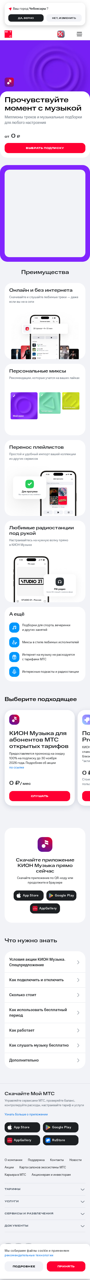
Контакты (57, 1160)
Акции (9, 1167)
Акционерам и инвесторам (51, 1174)
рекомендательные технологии (29, 1255)
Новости (75, 1160)
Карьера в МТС (15, 1174)
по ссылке (16, 767)
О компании (13, 1160)
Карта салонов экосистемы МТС (42, 1167)
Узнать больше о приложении (26, 1114)
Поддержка (36, 1160)
